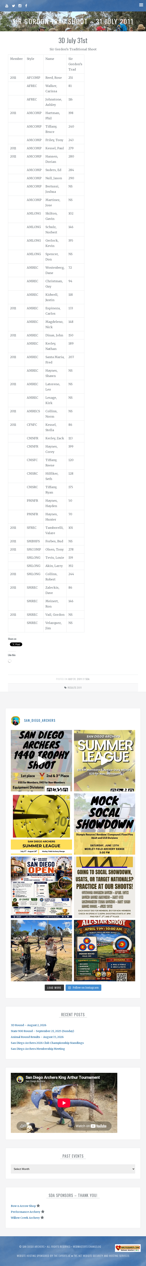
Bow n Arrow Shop (23, 1206)
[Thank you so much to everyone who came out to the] (41, 950)
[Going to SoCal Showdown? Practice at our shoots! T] (104, 887)
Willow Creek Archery (25, 1217)
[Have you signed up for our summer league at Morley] (104, 760)
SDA (88, 679)
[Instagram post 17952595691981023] (41, 887)
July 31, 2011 (75, 679)
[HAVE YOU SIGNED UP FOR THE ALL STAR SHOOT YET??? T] (104, 950)
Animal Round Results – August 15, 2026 (37, 1037)
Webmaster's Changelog (87, 1246)
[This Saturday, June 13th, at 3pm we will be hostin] (104, 824)
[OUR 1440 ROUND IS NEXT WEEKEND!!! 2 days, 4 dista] (41, 760)
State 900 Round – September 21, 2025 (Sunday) (42, 1031)
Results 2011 (75, 687)
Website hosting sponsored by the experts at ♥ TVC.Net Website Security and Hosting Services (73, 1256)
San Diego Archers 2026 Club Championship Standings (47, 1043)
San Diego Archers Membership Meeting (38, 1049)
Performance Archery (25, 1212)
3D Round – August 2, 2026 (28, 1025)
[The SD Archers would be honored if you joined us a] (41, 824)
